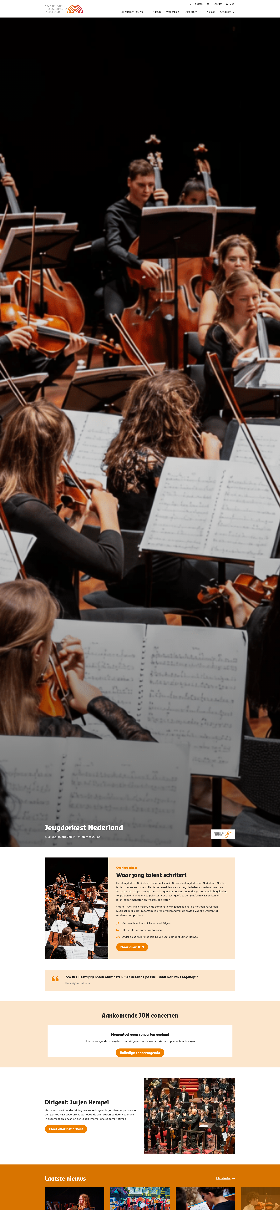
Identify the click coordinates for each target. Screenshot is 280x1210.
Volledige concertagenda (140, 1052)
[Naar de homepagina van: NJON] (64, 8)
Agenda (157, 12)
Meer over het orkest (66, 1129)
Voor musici (173, 12)
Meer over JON (132, 947)
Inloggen (197, 4)
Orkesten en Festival (132, 12)
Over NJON (191, 12)
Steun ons (225, 12)
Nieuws (211, 12)
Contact (218, 4)
